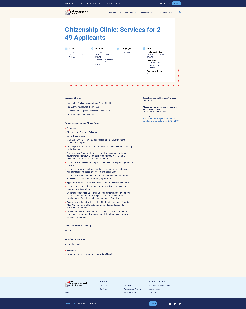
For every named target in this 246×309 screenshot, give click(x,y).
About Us (68, 3)
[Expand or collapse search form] (180, 12)
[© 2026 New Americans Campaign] (82, 284)
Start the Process (146, 12)
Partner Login (70, 303)
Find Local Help (166, 12)
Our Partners (104, 285)
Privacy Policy (82, 303)
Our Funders (104, 289)
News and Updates (113, 3)
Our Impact (79, 3)
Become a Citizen (157, 282)
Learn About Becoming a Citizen (121, 12)
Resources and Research (95, 3)
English (162, 3)
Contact (93, 303)
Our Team (103, 293)
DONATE (176, 3)
